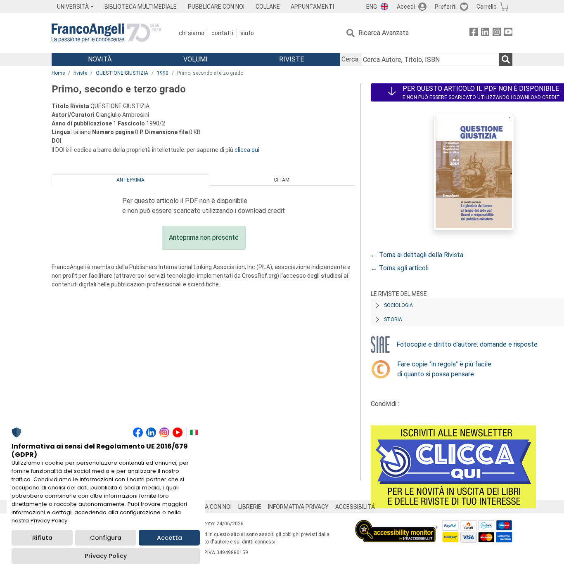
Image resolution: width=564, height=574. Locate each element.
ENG (371, 6)
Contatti (222, 33)
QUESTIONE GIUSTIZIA (122, 73)
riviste (80, 73)
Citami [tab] (282, 180)
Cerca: (350, 59)
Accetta (169, 538)
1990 (162, 73)
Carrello (486, 6)
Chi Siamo (191, 33)
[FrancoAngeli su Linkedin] (485, 33)
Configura (105, 538)
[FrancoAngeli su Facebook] (473, 33)
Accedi (406, 6)
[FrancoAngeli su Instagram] (497, 33)
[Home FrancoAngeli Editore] (106, 33)
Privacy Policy (106, 556)
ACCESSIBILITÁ (355, 506)
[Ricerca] (505, 59)
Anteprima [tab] (130, 180)
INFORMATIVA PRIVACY (298, 506)
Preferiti (446, 6)
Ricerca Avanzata (383, 33)
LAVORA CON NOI (209, 506)
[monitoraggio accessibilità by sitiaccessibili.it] (396, 525)
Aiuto (247, 33)
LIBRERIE (249, 506)
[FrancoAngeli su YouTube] (508, 33)
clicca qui (247, 149)
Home (58, 73)
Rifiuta (42, 538)
